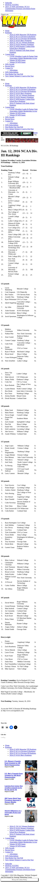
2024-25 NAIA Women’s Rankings (22, 44)
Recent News (9, 66)
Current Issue (9, 54)
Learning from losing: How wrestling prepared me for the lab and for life (14, 788)
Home (7, 31)
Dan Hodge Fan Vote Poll (14, 74)
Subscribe (8, 3)
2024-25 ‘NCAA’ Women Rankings (22, 42)
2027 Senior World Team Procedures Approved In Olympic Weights (13, 800)
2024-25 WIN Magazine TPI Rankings (23, 35)
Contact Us (9, 68)
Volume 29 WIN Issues (17, 62)
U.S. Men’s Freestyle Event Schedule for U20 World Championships (14, 775)
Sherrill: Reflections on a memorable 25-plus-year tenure (13, 812)
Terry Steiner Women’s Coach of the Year (19, 76)
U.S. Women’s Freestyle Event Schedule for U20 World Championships (13, 763)
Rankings (8, 33)
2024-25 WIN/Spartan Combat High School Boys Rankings (22, 47)
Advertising (14, 70)
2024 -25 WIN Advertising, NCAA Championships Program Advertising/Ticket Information (20, 9)
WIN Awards (9, 64)
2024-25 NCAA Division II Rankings (22, 37)
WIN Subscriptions (11, 72)
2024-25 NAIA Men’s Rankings (21, 40)
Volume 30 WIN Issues (17, 60)
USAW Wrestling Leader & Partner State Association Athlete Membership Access (24, 57)
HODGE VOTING (12, 5)
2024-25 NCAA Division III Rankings (23, 38)
